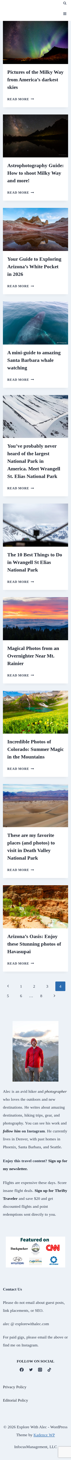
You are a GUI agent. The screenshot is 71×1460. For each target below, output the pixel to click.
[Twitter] (31, 1369)
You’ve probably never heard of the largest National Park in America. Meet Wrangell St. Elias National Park (33, 461)
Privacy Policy (14, 1386)
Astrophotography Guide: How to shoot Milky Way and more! (35, 173)
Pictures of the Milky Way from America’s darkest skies (35, 79)
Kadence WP (44, 1434)
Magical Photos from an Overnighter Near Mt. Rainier (33, 655)
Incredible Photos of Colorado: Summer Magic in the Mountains (35, 749)
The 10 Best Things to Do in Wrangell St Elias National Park (34, 562)
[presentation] (35, 42)
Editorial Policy (15, 1400)
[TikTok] (49, 1369)
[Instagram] (40, 1369)
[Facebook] (22, 1369)
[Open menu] (64, 13)
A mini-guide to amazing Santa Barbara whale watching (34, 360)
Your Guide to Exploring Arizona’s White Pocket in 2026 (34, 266)
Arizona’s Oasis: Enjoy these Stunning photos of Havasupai (34, 944)
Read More (20, 99)
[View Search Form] (65, 3)
